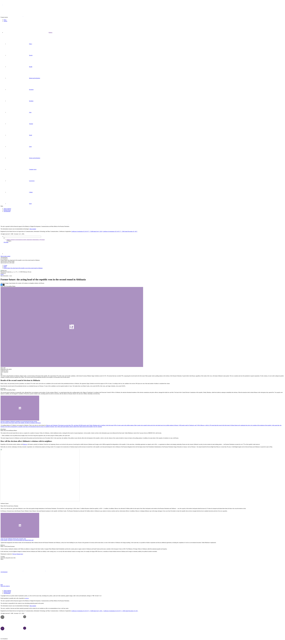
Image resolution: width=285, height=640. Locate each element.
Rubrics (50, 32)
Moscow (25, 444)
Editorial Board (7, 210)
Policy (30, 44)
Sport (30, 203)
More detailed (33, 229)
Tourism (31, 123)
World (30, 135)
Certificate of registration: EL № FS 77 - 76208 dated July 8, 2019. (87, 610)
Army (30, 146)
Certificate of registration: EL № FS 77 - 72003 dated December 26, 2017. (120, 231)
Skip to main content (5, 256)
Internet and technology (34, 78)
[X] (3, 285)
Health (30, 66)
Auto (30, 112)
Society (31, 55)
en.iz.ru (27, 598)
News (5, 19)
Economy (31, 89)
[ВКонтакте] (1, 285)
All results (6, 242)
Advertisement (7, 211)
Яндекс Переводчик (18, 554)
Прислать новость (5, 586)
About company (7, 208)
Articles (5, 21)
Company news (32, 169)
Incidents (31, 101)
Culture (31, 192)
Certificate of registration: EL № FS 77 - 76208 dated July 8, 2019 (86, 231)
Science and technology (34, 158)
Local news (32, 180)
